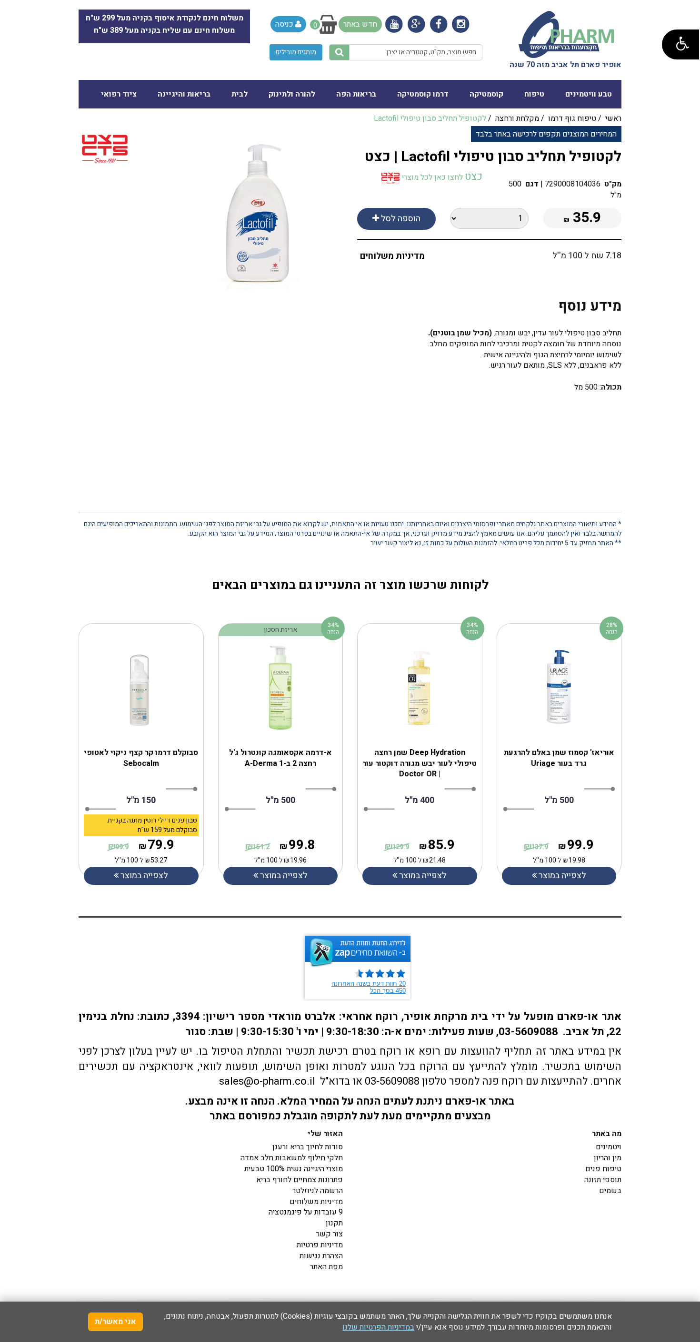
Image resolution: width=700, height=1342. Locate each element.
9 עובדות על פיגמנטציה (306, 1212)
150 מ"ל (141, 800)
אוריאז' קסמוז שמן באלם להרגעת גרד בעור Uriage (559, 758)
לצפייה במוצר (143, 875)
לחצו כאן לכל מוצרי (431, 177)
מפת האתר (326, 1267)
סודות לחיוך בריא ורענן (307, 1147)
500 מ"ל (280, 800)
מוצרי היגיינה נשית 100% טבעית (293, 1169)
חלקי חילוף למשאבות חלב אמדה (291, 1158)
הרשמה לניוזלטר (317, 1190)
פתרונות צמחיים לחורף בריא (299, 1179)
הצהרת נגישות (321, 1256)
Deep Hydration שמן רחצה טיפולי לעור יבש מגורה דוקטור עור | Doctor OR (419, 763)
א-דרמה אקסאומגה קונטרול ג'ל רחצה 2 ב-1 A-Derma (280, 758)
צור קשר (329, 1234)
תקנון (334, 1223)
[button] (680, 44)
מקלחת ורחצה (517, 118)
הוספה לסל (399, 218)
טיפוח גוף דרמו (572, 118)
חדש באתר (360, 24)
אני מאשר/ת (115, 1321)
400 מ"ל (419, 800)
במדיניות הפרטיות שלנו (378, 1327)
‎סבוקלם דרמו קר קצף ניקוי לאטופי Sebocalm (141, 758)
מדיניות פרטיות (320, 1245)
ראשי (613, 118)
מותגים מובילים (296, 52)
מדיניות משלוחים (392, 256)
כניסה (285, 24)
